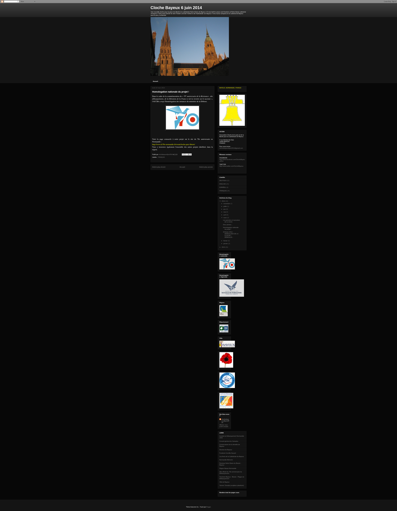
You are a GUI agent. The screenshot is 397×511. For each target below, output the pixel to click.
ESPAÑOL (222, 187)
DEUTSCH (222, 180)
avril (225, 215)
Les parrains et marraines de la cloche (231, 221)
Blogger (208, 507)
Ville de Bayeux (224, 482)
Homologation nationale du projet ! (231, 228)
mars (225, 217)
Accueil (155, 81)
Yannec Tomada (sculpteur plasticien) (231, 485)
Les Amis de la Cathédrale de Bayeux (231, 456)
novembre (226, 203)
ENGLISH (222, 184)
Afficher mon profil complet (223, 425)
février (225, 241)
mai (224, 212)
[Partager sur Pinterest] (191, 154)
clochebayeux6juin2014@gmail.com (231, 148)
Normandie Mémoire (226, 460)
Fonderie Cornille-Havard (227, 453)
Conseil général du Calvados (228, 441)
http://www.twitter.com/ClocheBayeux (231, 166)
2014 (223, 201)
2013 (223, 247)
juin (224, 209)
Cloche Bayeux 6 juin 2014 (176, 7)
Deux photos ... (228, 224)
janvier (225, 243)
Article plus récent (158, 167)
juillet (225, 206)
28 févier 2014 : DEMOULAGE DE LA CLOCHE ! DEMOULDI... (230, 234)
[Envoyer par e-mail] (183, 154)
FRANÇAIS (161, 157)
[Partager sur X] (187, 154)
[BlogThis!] (185, 154)
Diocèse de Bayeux (225, 449)
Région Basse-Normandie (227, 468)
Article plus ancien (206, 167)
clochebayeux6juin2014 (225, 420)
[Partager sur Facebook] (189, 154)
